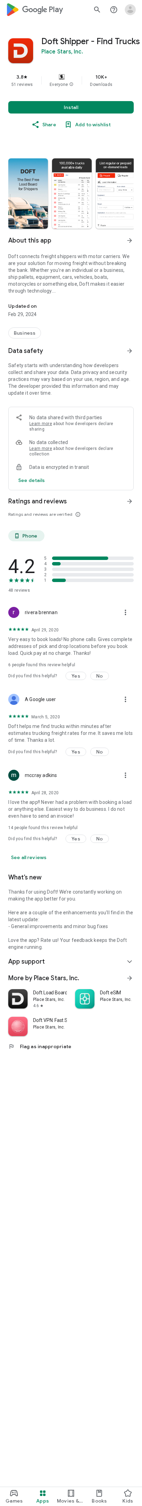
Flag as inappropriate (39, 1046)
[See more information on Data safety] (129, 351)
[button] (71, 84)
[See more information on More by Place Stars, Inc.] (129, 978)
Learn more (40, 423)
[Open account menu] (130, 9)
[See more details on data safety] (32, 480)
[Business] (24, 333)
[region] (71, 80)
